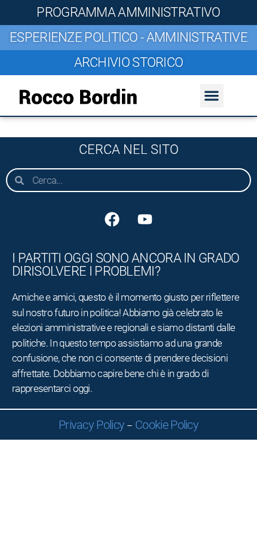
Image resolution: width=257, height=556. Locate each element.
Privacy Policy (91, 425)
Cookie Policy (166, 425)
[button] (212, 95)
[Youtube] (145, 219)
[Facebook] (112, 219)
